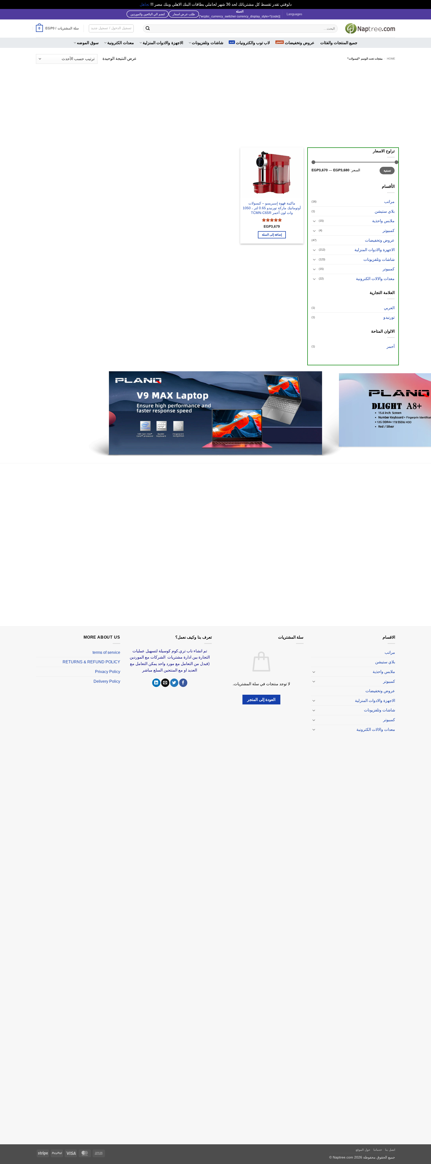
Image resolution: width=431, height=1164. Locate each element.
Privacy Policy (107, 666)
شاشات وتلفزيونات (207, 43)
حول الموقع (363, 1144)
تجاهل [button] (144, 4)
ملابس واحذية (383, 221)
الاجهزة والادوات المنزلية (163, 43)
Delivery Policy (107, 675)
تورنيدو (389, 317)
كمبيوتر (389, 230)
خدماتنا (377, 1144)
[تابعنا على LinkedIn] (156, 677)
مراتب (389, 201)
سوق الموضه (87, 43)
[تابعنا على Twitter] (174, 677)
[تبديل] (315, 221)
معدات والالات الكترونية (375, 279)
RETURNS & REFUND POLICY (91, 656)
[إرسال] (147, 28)
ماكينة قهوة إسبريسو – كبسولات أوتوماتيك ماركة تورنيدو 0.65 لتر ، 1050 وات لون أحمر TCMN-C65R (272, 207)
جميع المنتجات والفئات (339, 43)
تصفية (387, 170)
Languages (294, 14)
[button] (57, 28)
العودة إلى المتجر (261, 693)
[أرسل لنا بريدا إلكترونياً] (165, 677)
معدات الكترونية (120, 43)
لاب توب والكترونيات (253, 43)
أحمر (391, 346)
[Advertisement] (215, 102)
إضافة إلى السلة (272, 234)
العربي (389, 308)
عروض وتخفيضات (300, 43)
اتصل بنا (390, 1144)
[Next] (11, 411)
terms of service (106, 646)
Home (391, 58)
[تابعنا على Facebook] (183, 677)
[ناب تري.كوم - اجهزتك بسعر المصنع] (370, 28)
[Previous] (416, 411)
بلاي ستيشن (385, 211)
